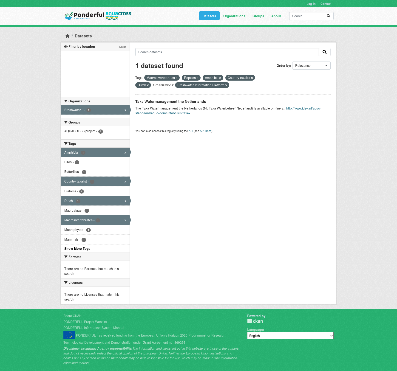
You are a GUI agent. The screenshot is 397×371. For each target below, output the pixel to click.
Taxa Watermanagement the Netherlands (170, 101)
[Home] (67, 36)
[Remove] (176, 78)
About (276, 16)
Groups (258, 16)
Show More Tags (77, 248)
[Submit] (328, 16)
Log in (311, 3)
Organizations (234, 16)
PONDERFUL (255, 321)
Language (255, 329)
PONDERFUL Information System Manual (93, 327)
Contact (325, 3)
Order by (283, 65)
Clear (122, 47)
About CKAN (72, 315)
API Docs (205, 131)
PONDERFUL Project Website (85, 321)
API (191, 131)
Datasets (209, 16)
